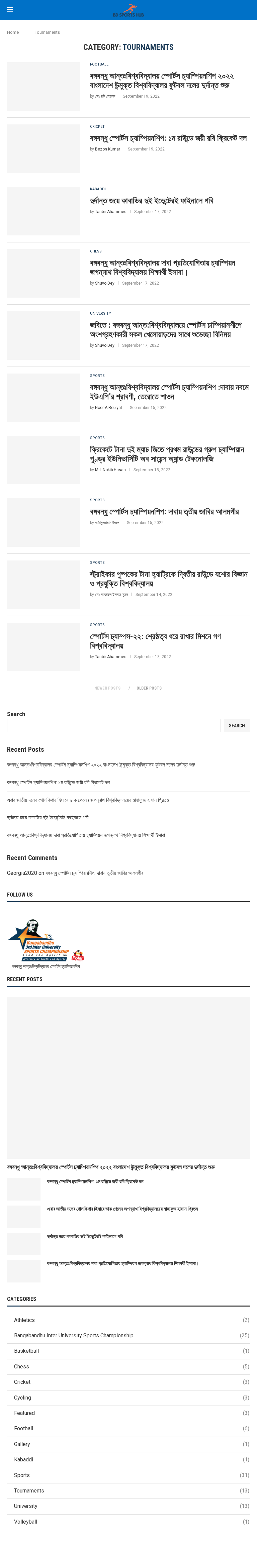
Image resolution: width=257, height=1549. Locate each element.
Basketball (131, 1351)
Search (16, 714)
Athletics (131, 1320)
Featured (131, 1413)
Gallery (131, 1444)
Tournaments (131, 1490)
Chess (96, 251)
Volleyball (131, 1522)
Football (99, 64)
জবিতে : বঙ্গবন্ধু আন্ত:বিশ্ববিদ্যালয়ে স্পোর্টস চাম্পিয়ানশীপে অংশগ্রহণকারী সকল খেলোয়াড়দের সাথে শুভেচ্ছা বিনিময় (166, 329)
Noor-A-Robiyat (108, 407)
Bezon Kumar (107, 149)
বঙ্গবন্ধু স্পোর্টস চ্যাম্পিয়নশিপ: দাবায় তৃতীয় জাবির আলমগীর (164, 511)
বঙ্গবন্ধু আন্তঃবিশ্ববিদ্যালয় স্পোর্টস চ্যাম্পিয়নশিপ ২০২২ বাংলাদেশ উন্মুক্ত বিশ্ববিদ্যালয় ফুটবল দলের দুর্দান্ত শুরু (162, 80)
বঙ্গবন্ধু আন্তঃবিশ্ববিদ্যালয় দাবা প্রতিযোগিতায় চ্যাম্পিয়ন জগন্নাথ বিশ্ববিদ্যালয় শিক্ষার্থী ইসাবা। (162, 267)
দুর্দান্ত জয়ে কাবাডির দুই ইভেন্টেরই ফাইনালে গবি (151, 200)
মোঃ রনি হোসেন (105, 96)
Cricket (97, 126)
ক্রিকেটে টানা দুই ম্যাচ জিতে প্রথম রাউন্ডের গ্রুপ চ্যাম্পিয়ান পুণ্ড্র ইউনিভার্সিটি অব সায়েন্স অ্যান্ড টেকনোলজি (167, 454)
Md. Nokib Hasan (110, 470)
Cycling (131, 1398)
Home (13, 32)
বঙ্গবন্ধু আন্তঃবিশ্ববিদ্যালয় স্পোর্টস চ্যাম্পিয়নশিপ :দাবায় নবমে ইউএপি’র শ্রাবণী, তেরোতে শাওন (169, 392)
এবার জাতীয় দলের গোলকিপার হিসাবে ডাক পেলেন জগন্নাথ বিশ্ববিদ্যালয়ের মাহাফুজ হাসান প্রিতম (88, 800)
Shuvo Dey (104, 283)
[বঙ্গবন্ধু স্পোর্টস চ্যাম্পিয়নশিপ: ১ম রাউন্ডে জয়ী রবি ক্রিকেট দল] (43, 148)
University (100, 313)
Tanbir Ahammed (110, 211)
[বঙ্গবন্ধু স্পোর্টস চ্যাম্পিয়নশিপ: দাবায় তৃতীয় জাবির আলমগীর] (43, 522)
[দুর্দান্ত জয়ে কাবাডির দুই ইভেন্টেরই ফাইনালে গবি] (43, 211)
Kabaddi (98, 189)
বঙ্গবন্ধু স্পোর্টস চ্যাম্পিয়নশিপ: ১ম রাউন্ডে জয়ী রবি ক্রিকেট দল (168, 138)
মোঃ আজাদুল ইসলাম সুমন (111, 594)
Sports (97, 376)
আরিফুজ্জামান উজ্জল (107, 522)
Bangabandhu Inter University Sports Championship (131, 1335)
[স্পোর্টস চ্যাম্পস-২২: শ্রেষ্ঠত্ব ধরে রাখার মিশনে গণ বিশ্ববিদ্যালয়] (43, 647)
